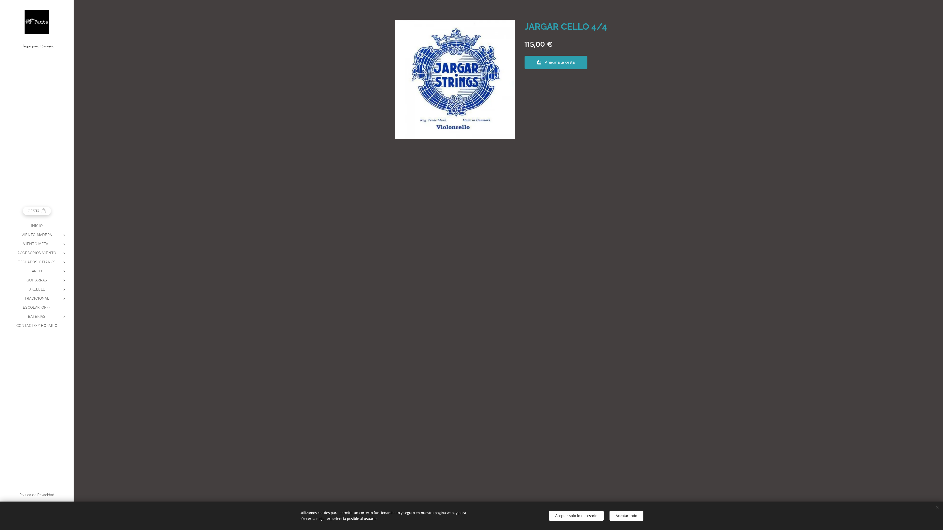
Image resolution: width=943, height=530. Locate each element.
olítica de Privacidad (38, 495)
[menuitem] (36, 226)
